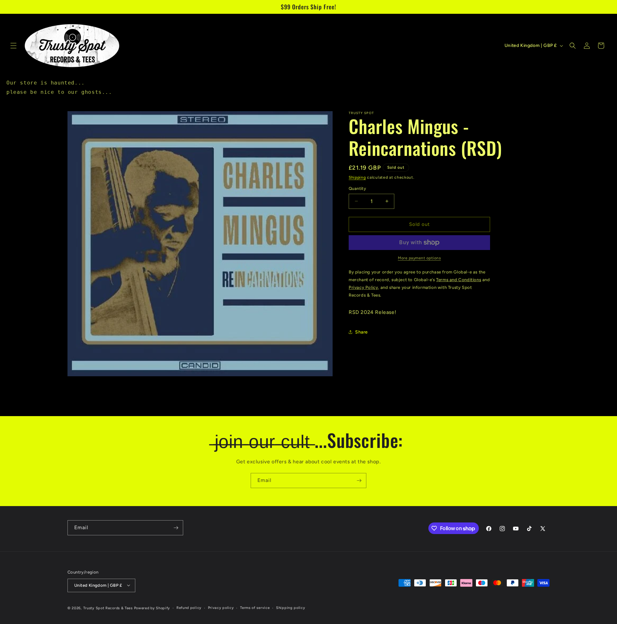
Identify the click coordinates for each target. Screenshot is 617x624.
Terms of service (255, 607)
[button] (13, 46)
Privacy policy (221, 607)
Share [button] (361, 332)
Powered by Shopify (152, 608)
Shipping (357, 177)
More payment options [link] (419, 258)
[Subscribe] (359, 480)
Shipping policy (290, 607)
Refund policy (188, 607)
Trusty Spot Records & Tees (108, 608)
